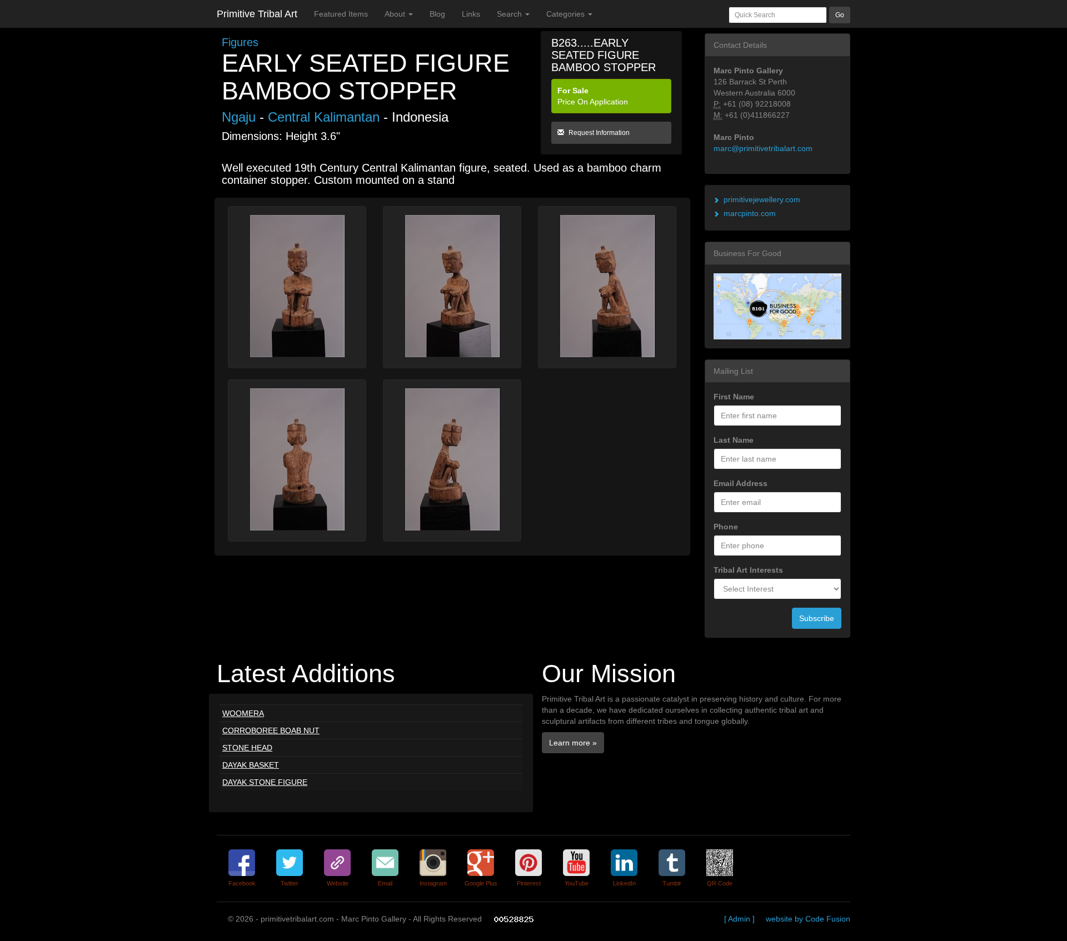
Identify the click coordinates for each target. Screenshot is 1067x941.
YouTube (577, 883)
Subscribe (816, 618)
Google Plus (481, 883)
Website (337, 883)
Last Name (734, 440)
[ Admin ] (739, 918)
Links (471, 13)
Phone (726, 526)
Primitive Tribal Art (257, 13)
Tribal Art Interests (748, 569)
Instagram (433, 883)
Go (839, 15)
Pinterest (529, 883)
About (396, 13)
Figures (240, 42)
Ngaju (239, 116)
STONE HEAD (247, 747)
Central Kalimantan (324, 116)
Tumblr (671, 883)
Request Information (598, 133)
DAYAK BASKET (250, 764)
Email (385, 883)
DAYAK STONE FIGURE (264, 782)
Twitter (289, 883)
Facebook (242, 883)
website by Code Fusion (808, 918)
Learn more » (573, 742)
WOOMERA (243, 713)
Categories (566, 13)
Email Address (740, 483)
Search (510, 13)
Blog (437, 13)
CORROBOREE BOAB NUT (271, 730)
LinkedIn (624, 883)
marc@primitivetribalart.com (763, 148)
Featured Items (341, 13)
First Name (734, 396)
